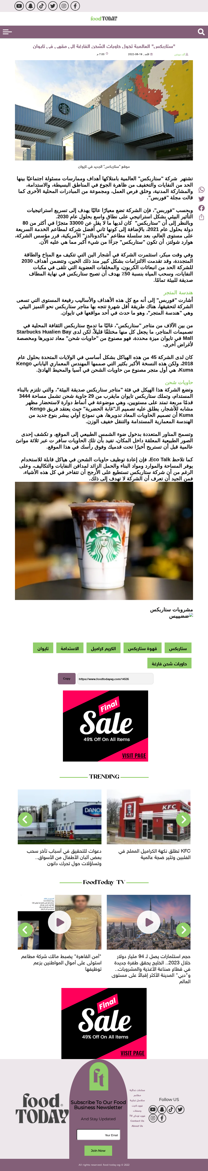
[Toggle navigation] (7, 32)
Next (25, 819)
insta (64, 6)
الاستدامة (70, 648)
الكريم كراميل (103, 648)
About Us (137, 1125)
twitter (53, 6)
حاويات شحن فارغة (169, 663)
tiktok (41, 6)
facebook (75, 6)
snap (30, 6)
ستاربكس (178, 648)
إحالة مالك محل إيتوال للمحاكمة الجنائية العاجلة (62, 853)
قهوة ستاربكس (142, 648)
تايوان (43, 648)
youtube (19, 6)
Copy (66, 678)
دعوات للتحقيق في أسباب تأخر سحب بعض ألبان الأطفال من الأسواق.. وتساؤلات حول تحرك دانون (153, 856)
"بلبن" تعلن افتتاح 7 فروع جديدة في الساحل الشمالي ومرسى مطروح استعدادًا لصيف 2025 (60, 961)
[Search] (201, 32)
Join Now (98, 1150)
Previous (183, 819)
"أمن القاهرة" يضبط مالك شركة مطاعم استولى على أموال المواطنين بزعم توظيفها (150, 961)
